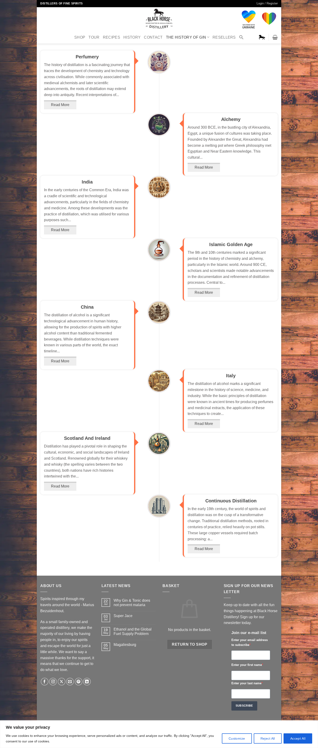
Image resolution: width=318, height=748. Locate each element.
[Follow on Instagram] (53, 681)
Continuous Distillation (231, 500)
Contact (153, 37)
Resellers (224, 37)
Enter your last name (246, 683)
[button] (241, 37)
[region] (159, 734)
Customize (237, 738)
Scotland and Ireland (87, 438)
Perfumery (87, 56)
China (87, 307)
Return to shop (189, 644)
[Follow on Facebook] (44, 681)
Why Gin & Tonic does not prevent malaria (132, 602)
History (132, 37)
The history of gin (186, 37)
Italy (231, 375)
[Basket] (275, 37)
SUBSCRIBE (244, 705)
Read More (60, 105)
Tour (93, 37)
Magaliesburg (125, 644)
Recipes (111, 37)
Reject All (267, 738)
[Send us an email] (70, 681)
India (87, 181)
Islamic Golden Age (231, 244)
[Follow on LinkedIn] (87, 681)
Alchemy (230, 119)
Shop (79, 37)
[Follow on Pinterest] (78, 681)
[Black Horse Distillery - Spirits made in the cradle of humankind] (159, 19)
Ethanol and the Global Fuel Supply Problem (133, 631)
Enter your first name (246, 665)
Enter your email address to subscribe (249, 642)
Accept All (297, 738)
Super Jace (123, 616)
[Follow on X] (61, 681)
